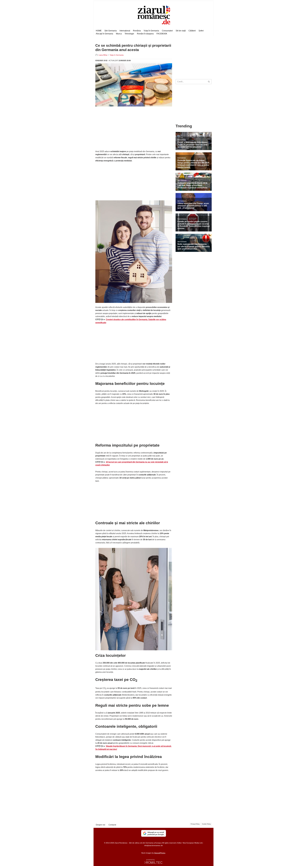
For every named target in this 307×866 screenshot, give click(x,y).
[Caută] (209, 81)
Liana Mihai (103, 55)
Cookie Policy (206, 824)
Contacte (112, 825)
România (137, 31)
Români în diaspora (145, 34)
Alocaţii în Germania (104, 34)
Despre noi (100, 825)
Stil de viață (181, 31)
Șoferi (201, 31)
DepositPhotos (159, 853)
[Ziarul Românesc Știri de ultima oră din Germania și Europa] (153, 14)
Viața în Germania (151, 31)
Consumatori (167, 31)
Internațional (125, 31)
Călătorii (192, 31)
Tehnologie (129, 34)
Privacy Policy (195, 824)
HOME (99, 31)
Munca (119, 34)
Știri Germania (110, 31)
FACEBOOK (161, 34)
